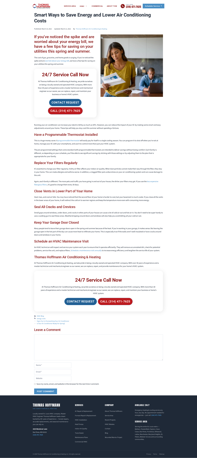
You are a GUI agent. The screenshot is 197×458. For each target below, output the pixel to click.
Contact (107, 429)
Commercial (97, 6)
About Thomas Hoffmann (113, 411)
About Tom (112, 6)
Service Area (70, 6)
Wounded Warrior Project (113, 437)
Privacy (148, 454)
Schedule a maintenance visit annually (86, 250)
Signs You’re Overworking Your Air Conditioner (53, 321)
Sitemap (161, 454)
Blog (106, 433)
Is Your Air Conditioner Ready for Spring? (51, 323)
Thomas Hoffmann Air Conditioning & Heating (91, 29)
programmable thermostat (68, 140)
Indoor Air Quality (81, 429)
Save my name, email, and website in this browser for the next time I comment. (68, 384)
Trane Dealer (79, 433)
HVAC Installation (81, 420)
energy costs (41, 318)
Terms (155, 454)
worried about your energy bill (57, 61)
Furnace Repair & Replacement (85, 415)
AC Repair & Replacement (83, 411)
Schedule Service (152, 6)
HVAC (82, 6)
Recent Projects (110, 420)
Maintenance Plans (81, 437)
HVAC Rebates (109, 424)
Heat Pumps (79, 424)
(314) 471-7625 (38, 435)
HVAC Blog (40, 316)
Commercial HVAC (81, 442)
